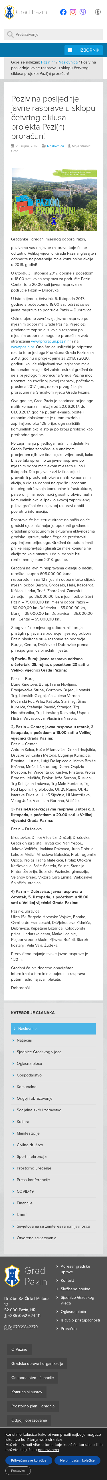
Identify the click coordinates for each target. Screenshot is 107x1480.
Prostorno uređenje (34, 1168)
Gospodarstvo (29, 1075)
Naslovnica (68, 62)
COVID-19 (25, 1191)
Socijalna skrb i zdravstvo (39, 1110)
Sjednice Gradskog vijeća (39, 1052)
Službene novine (75, 1289)
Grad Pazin (31, 12)
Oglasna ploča (29, 1063)
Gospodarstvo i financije (32, 1377)
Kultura (23, 1121)
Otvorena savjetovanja (36, 1238)
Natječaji (24, 1040)
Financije (25, 1203)
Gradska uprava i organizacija (37, 1363)
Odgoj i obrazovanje (35, 1098)
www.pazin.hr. (23, 347)
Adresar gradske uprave (75, 1269)
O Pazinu (19, 1349)
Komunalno (27, 1086)
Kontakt (67, 1280)
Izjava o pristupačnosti (80, 1320)
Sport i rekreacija (32, 1156)
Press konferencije (33, 1179)
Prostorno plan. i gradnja (32, 1406)
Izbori (22, 1214)
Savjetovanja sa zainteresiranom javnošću (53, 1226)
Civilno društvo (30, 1145)
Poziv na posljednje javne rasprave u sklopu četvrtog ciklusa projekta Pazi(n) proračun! (53, 118)
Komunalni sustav (26, 1392)
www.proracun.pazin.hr (51, 341)
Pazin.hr (48, 62)
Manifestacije (28, 1133)
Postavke (18, 1471)
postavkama (48, 1449)
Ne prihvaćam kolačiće (77, 1460)
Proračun (69, 1328)
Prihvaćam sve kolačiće (29, 1460)
